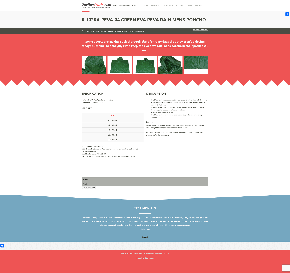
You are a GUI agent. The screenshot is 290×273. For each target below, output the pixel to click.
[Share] (287, 14)
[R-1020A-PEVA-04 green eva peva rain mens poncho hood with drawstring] (170, 65)
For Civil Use (101, 31)
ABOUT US (155, 6)
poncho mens (171, 107)
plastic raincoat (169, 100)
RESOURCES (181, 6)
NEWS (190, 6)
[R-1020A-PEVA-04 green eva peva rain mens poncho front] (145, 65)
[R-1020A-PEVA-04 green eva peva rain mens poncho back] (120, 65)
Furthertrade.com (162, 135)
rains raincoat (168, 115)
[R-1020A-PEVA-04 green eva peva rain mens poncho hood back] (94, 65)
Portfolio (90, 31)
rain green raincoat (112, 218)
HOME (146, 6)
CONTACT (199, 6)
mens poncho (172, 46)
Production (167, 6)
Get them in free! (88, 188)
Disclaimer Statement (145, 258)
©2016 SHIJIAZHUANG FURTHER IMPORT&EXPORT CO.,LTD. (145, 253)
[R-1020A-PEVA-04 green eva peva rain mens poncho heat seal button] (196, 65)
